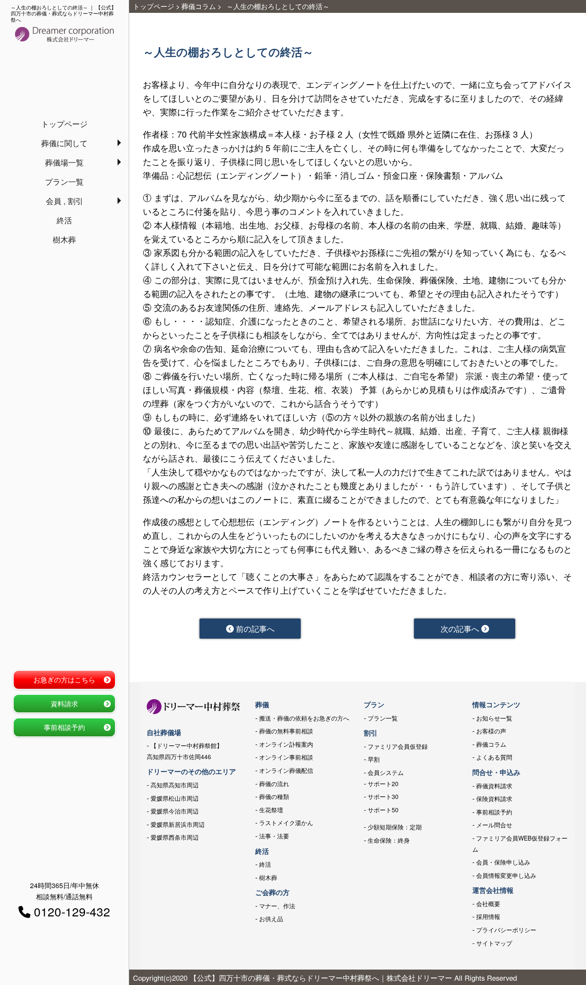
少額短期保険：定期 (395, 827)
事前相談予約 (64, 727)
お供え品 (271, 918)
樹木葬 (64, 239)
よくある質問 (494, 757)
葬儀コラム (491, 744)
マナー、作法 (277, 905)
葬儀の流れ (274, 783)
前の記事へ (254, 628)
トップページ (64, 123)
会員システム (386, 772)
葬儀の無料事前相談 (286, 731)
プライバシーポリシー (506, 929)
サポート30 (383, 796)
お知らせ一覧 (494, 718)
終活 (64, 219)
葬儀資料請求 (494, 785)
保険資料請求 (494, 798)
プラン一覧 (64, 181)
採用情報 (488, 916)
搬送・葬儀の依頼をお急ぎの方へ (304, 718)
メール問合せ (494, 824)
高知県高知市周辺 (175, 785)
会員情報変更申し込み (506, 875)
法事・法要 (274, 836)
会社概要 (488, 903)
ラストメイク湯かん (286, 822)
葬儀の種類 (274, 796)
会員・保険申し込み (503, 862)
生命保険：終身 (389, 840)
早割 (374, 759)
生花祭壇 (271, 809)
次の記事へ (461, 628)
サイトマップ (494, 943)
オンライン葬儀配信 (286, 770)
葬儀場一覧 (64, 162)
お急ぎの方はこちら (64, 680)
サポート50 (383, 809)
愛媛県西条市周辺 (175, 837)
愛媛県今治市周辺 (175, 811)
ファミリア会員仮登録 (398, 746)
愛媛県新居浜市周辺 (178, 824)
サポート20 (383, 783)
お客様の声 (491, 731)
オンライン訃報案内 (286, 744)
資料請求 (64, 704)
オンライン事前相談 (286, 757)
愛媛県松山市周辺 (175, 798)
